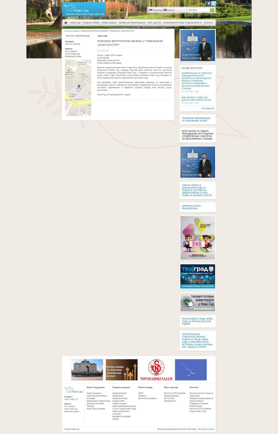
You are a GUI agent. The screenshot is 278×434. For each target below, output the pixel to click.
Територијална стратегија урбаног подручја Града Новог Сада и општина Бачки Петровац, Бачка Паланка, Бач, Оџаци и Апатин (197, 340)
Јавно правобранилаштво (124, 406)
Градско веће (118, 401)
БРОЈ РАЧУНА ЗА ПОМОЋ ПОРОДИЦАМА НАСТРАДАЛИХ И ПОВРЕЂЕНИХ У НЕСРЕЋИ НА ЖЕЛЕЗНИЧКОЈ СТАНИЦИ (197, 135)
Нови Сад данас (96, 387)
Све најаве (207, 108)
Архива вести (170, 401)
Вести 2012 (169, 398)
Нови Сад (75, 23)
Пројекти (142, 396)
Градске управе (119, 403)
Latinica (170, 10)
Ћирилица (157, 10)
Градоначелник (119, 393)
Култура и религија (95, 403)
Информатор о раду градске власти (182, 23)
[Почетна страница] (84, 16)
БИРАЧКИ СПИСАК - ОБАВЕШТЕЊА (192, 207)
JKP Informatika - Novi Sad (194, 429)
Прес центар (154, 23)
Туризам (90, 406)
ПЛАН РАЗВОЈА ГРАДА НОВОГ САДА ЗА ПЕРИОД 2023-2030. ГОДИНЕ (197, 321)
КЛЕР (140, 393)
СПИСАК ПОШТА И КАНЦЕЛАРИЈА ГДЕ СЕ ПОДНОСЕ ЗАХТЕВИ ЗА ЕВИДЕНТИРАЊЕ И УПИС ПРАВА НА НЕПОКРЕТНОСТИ (197, 190)
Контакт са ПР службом (174, 393)
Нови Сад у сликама (96, 409)
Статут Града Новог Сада (124, 409)
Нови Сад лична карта (97, 396)
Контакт (208, 23)
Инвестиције (109, 23)
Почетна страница (66, 23)
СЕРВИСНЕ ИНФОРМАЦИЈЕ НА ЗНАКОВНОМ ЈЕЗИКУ (196, 119)
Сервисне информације (132, 23)
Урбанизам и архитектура (98, 401)
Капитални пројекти (147, 398)
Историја (91, 398)
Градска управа (91, 23)
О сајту (211, 429)
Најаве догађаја (191, 68)
